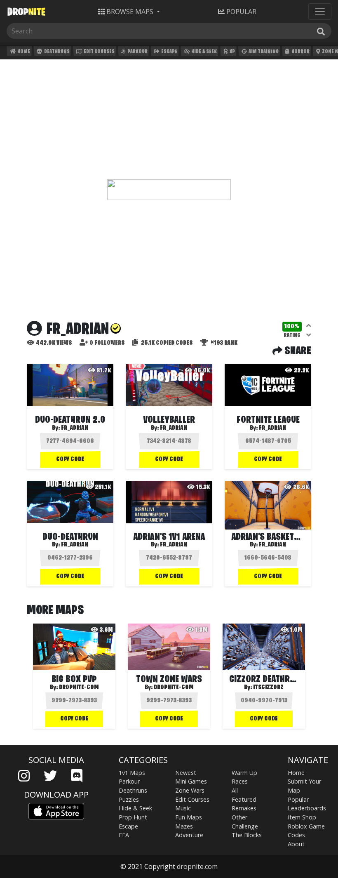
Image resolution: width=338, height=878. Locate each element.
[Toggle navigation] (319, 11)
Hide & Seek (203, 51)
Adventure (189, 835)
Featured (244, 799)
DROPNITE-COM (79, 687)
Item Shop (302, 817)
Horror (300, 51)
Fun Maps (188, 817)
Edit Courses (99, 51)
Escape (168, 51)
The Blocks (247, 835)
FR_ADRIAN (74, 428)
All (235, 790)
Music (183, 808)
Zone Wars (189, 790)
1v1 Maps (132, 773)
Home (23, 51)
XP (232, 51)
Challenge (245, 826)
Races (240, 781)
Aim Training (263, 51)
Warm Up (244, 773)
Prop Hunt (133, 817)
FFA (124, 835)
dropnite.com (197, 866)
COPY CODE (70, 459)
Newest (185, 773)
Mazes (184, 826)
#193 (223, 343)
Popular (298, 799)
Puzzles (129, 799)
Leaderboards (307, 808)
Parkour (137, 51)
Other (239, 817)
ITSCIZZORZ (268, 687)
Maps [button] (130, 11)
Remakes (244, 808)
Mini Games (191, 781)
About (296, 844)
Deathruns (56, 51)
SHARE (296, 351)
